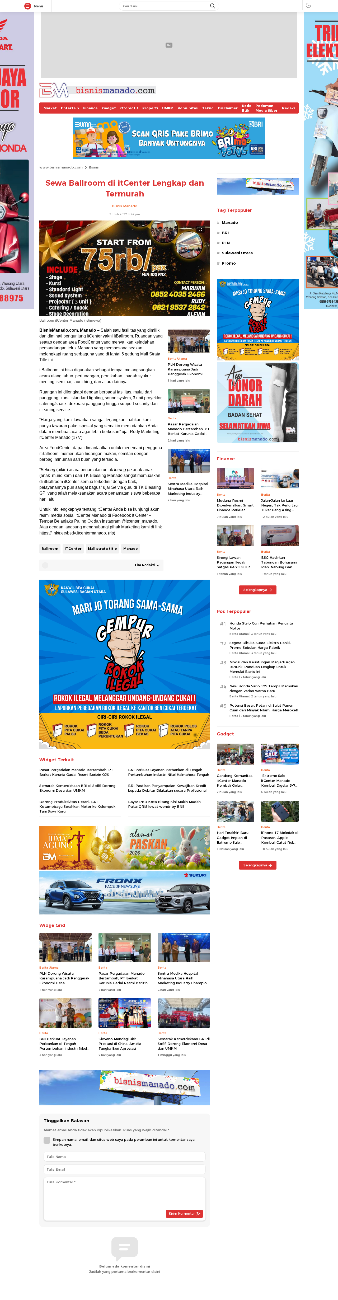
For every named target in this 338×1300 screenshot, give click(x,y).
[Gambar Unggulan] (124, 315)
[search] (213, 6)
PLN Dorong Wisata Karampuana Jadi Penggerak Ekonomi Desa (185, 371)
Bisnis (94, 167)
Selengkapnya (255, 590)
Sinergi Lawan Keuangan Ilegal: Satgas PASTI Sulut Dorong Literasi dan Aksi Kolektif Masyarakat (234, 569)
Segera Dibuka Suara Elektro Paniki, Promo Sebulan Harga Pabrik (260, 645)
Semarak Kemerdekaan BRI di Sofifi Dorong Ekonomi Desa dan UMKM (77, 787)
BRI (225, 233)
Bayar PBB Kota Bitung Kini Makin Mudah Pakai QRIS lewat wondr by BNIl (164, 804)
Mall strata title (102, 548)
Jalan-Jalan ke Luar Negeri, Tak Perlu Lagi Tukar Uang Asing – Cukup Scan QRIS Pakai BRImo (279, 510)
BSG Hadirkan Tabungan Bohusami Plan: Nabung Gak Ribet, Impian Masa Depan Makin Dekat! (279, 567)
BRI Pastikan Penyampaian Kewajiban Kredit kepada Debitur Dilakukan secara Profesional (167, 787)
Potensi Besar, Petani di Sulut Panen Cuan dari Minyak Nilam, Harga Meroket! (263, 707)
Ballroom (49, 548)
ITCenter (73, 548)
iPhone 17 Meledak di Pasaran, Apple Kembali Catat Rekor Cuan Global (279, 839)
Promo (229, 263)
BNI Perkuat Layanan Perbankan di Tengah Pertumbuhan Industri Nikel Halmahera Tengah (168, 772)
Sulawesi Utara (237, 253)
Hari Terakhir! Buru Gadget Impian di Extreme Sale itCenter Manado (232, 839)
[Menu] (28, 6)
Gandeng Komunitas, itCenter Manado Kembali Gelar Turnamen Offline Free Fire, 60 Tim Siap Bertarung (235, 787)
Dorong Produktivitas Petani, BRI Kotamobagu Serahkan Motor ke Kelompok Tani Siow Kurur (77, 806)
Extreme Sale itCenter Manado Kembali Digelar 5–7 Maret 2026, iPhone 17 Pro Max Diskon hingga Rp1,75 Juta (278, 787)
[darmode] (308, 5)
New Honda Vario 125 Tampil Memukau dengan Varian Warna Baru (263, 688)
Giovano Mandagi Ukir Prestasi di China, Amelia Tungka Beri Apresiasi (119, 1043)
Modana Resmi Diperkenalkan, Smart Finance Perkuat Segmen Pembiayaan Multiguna (235, 510)
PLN (226, 243)
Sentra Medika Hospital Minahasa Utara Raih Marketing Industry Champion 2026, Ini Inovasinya (188, 493)
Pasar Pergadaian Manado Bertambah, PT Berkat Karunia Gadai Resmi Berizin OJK (189, 431)
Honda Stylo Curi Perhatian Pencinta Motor (261, 625)
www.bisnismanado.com (61, 167)
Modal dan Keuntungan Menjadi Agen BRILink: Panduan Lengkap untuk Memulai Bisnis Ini (262, 667)
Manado (130, 548)
